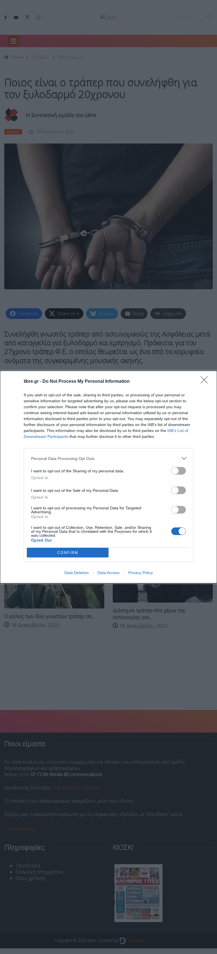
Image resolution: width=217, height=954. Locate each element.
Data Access (108, 572)
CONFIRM (67, 553)
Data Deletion (76, 572)
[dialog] (108, 477)
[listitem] (108, 458)
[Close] (206, 381)
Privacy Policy (140, 572)
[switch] (178, 471)
